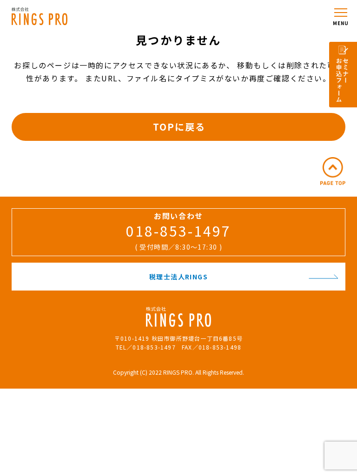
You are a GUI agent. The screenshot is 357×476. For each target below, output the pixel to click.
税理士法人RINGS (178, 276)
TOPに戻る (179, 126)
